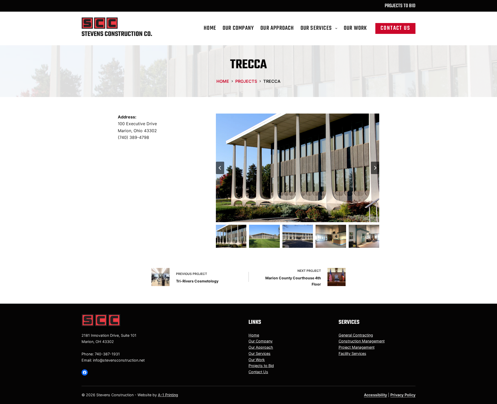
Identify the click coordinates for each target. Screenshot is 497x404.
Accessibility (375, 395)
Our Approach (277, 28)
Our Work (355, 28)
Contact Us (395, 28)
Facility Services (352, 353)
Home (210, 28)
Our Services (316, 28)
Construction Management (362, 341)
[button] (297, 168)
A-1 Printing (168, 395)
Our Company (238, 28)
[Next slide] (375, 168)
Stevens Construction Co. (117, 34)
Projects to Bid (400, 6)
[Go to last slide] (220, 168)
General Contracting (356, 335)
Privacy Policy (402, 395)
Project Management (357, 347)
